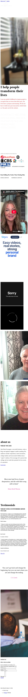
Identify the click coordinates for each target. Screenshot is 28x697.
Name (2, 667)
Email (2, 669)
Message (2, 676)
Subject (2, 670)
